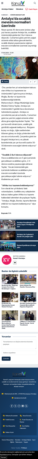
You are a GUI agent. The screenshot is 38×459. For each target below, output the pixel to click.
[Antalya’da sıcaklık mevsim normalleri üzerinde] (19, 68)
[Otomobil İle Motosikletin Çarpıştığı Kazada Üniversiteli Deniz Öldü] (10, 315)
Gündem (19, 9)
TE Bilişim (24, 448)
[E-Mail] (15, 262)
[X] (15, 406)
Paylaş (6, 81)
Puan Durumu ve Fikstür (26, 421)
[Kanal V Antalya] (6, 260)
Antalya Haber (7, 9)
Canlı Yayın (32, 9)
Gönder (6, 358)
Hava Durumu (27, 415)
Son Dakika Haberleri (24, 427)
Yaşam (26, 442)
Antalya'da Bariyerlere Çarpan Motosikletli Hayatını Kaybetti (28, 305)
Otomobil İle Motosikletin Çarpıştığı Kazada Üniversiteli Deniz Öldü (8, 325)
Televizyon (18, 442)
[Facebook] (11, 406)
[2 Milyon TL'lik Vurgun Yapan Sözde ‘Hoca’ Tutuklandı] (28, 315)
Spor (33, 440)
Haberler (4, 15)
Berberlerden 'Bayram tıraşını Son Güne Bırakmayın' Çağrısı (10, 287)
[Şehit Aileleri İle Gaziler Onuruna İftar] (28, 279)
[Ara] (35, 3)
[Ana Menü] (2, 3)
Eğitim (12, 442)
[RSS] (26, 406)
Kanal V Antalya (19, 258)
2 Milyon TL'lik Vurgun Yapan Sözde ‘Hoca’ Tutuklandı (27, 323)
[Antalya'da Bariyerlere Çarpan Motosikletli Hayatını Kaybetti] (28, 297)
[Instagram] (19, 406)
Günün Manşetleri (17, 15)
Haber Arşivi (10, 432)
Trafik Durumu (9, 419)
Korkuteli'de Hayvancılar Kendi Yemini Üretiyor (8, 305)
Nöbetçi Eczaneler (12, 415)
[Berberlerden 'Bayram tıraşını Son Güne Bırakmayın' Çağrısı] (10, 279)
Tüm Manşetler (10, 426)
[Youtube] (22, 406)
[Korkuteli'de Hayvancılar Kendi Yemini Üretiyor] (10, 297)
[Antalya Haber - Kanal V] (18, 3)
